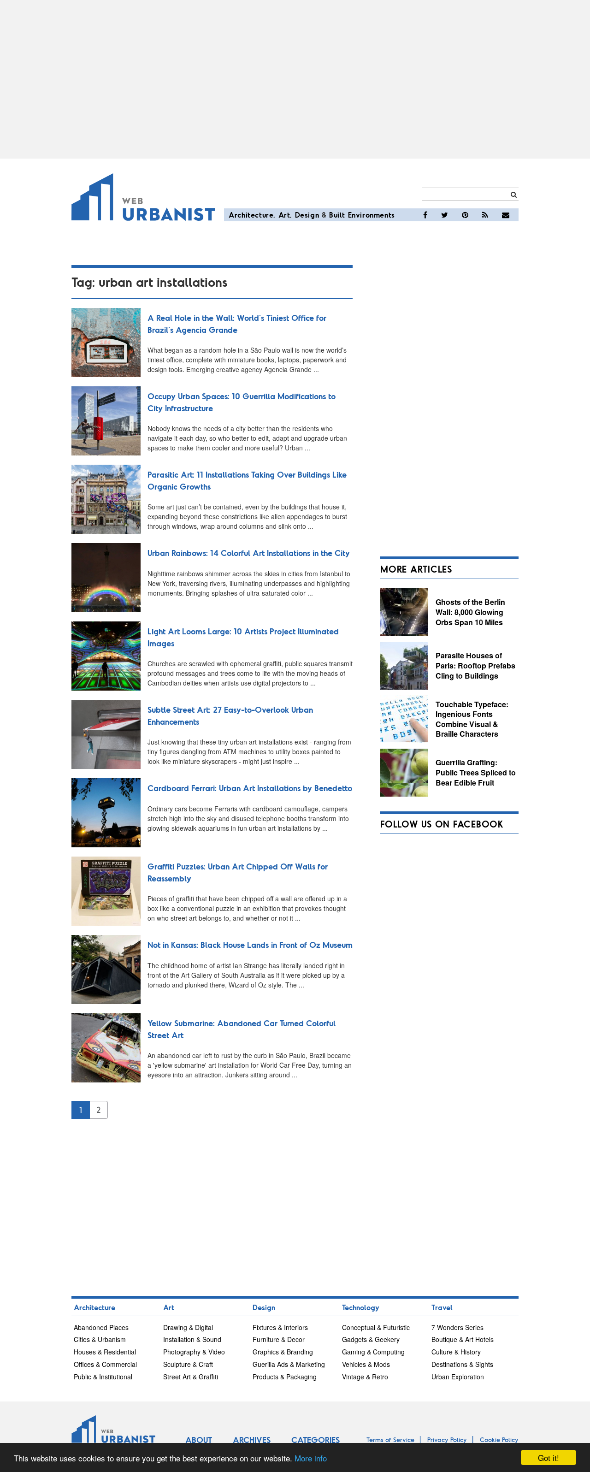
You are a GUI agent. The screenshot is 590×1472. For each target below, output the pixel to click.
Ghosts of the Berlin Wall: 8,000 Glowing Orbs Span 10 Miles (470, 612)
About (198, 1440)
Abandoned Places (101, 1327)
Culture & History (456, 1351)
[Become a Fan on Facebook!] (425, 214)
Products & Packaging (285, 1376)
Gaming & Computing (373, 1351)
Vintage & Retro (365, 1376)
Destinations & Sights (462, 1364)
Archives (252, 1440)
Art (284, 214)
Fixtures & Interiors (280, 1327)
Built (337, 214)
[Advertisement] (295, 79)
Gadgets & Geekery (371, 1339)
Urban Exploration (457, 1376)
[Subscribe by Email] (505, 214)
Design (307, 214)
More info (311, 1458)
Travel (442, 1307)
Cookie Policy (499, 1439)
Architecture (251, 214)
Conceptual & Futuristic (376, 1327)
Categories (315, 1440)
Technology (360, 1307)
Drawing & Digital (188, 1327)
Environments (371, 214)
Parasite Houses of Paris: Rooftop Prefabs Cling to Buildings (475, 665)
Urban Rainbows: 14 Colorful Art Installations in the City (249, 553)
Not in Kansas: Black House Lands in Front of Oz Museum (250, 945)
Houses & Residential (105, 1351)
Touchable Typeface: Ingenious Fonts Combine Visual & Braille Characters (472, 719)
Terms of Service (390, 1439)
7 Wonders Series (457, 1327)
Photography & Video (194, 1351)
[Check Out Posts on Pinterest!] (465, 214)
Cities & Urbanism (100, 1339)
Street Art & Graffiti (190, 1376)
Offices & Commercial (105, 1364)
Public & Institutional (103, 1376)
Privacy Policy (447, 1439)
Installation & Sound (192, 1339)
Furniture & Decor (279, 1339)
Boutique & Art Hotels (462, 1339)
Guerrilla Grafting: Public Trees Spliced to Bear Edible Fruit (476, 772)
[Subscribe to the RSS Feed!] (485, 214)
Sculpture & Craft (188, 1364)
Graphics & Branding (283, 1351)
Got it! (548, 1457)
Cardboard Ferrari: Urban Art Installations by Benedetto (250, 788)
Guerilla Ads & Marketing (289, 1364)
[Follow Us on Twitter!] (444, 214)
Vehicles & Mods (366, 1364)
